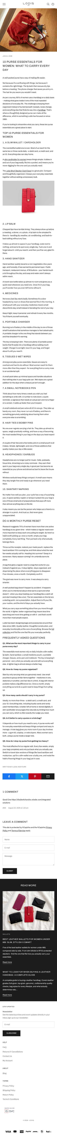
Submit (9, 871)
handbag (41, 110)
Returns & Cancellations (13, 1052)
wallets (6, 934)
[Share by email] (47, 776)
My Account (7, 1061)
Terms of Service (18, 831)
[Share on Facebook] (9, 776)
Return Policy (8, 1095)
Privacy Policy (8, 1086)
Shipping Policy (9, 1090)
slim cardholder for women (15, 159)
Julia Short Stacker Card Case (18, 171)
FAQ (4, 1047)
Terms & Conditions (11, 1099)
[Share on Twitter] (22, 776)
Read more (7, 962)
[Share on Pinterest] (35, 776)
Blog (4, 1073)
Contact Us (7, 1056)
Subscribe (11, 1033)
